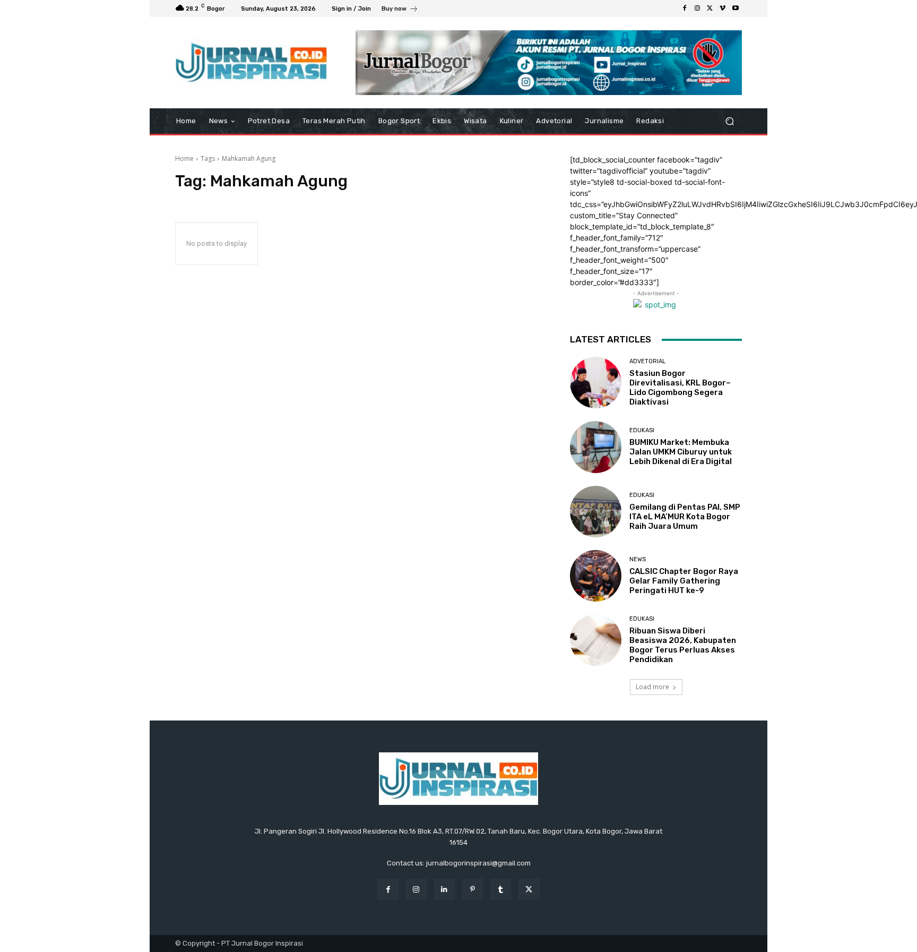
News (637, 559)
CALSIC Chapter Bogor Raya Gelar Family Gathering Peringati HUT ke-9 (683, 581)
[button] (729, 121)
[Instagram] (697, 8)
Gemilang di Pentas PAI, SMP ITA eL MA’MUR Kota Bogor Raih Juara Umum (684, 516)
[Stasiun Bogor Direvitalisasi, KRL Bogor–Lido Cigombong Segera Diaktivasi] (595, 382)
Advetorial (647, 361)
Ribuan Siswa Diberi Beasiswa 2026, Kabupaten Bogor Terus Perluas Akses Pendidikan (682, 645)
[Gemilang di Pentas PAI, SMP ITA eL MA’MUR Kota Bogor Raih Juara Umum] (595, 511)
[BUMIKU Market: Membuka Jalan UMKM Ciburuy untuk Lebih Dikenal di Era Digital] (595, 447)
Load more (652, 686)
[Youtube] (735, 8)
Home (184, 158)
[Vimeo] (722, 8)
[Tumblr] (500, 889)
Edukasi (641, 430)
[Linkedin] (444, 889)
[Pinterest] (472, 889)
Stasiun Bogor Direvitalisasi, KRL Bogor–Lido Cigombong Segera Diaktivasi (680, 387)
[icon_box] (400, 9)
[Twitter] (710, 8)
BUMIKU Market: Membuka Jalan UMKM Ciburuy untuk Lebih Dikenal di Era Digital (680, 452)
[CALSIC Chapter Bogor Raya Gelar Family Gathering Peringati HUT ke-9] (595, 576)
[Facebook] (684, 8)
